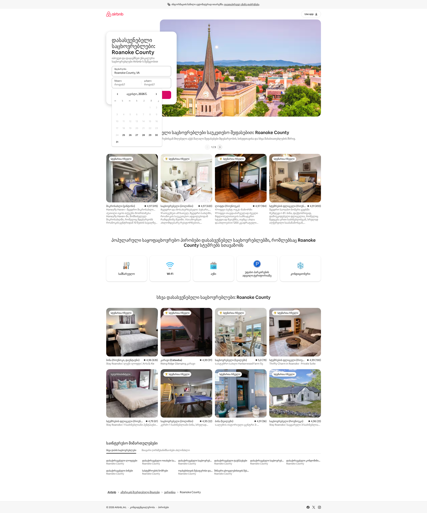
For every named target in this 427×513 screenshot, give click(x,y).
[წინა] (207, 147)
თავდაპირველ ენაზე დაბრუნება (241, 4)
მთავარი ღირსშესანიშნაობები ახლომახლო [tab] (166, 450)
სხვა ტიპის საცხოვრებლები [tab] (121, 450)
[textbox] (126, 84)
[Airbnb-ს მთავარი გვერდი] (114, 14)
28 (143, 135)
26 (130, 135)
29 (150, 135)
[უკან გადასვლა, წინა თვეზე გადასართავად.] (118, 94)
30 (156, 135)
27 (136, 135)
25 (123, 135)
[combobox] (141, 73)
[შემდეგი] (219, 147)
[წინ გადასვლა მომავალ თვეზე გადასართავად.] (156, 94)
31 (117, 141)
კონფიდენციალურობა (142, 507)
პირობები (163, 507)
